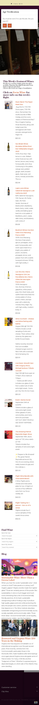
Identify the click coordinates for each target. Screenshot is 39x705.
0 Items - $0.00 (18, 4)
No (10, 25)
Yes (5, 25)
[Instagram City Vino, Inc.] (36, 2)
